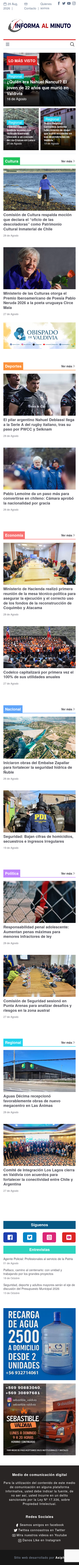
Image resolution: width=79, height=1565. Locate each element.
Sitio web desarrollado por (39, 1557)
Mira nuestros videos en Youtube (41, 1535)
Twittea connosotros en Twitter (41, 1530)
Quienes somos (46, 6)
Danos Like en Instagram (41, 1540)
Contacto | (32, 8)
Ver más (66, 161)
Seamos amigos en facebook (41, 1525)
